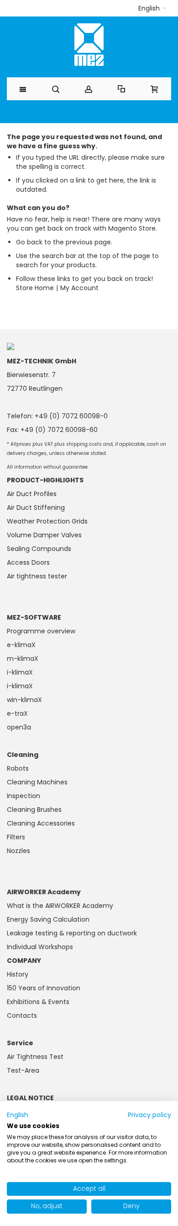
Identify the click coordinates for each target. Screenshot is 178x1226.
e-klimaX (21, 644)
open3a (19, 727)
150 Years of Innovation (43, 988)
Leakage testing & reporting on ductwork (72, 933)
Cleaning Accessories (41, 823)
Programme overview (41, 631)
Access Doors (28, 562)
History (17, 974)
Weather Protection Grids (47, 521)
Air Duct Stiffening (36, 507)
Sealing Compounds (39, 548)
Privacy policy (149, 1115)
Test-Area (23, 1070)
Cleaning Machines (37, 782)
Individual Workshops (40, 946)
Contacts (22, 1015)
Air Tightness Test (35, 1056)
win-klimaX (24, 699)
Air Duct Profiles (32, 493)
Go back (29, 242)
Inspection (23, 795)
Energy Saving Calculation (48, 919)
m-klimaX (22, 658)
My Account (79, 287)
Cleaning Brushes (34, 809)
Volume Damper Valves (44, 535)
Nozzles (18, 850)
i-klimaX (20, 672)
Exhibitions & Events (38, 1001)
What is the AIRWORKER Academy (60, 905)
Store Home (35, 287)
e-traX (17, 713)
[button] (152, 8)
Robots (18, 768)
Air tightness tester (37, 576)
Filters (16, 837)
